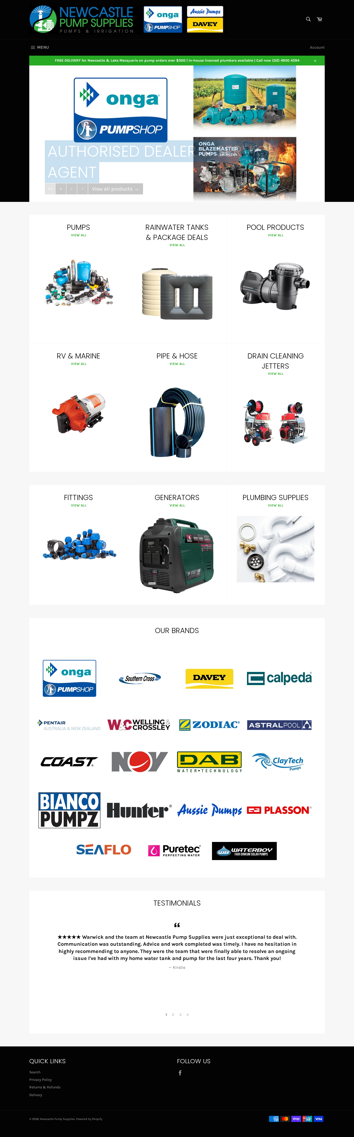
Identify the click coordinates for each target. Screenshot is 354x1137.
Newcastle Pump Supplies (57, 1119)
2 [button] (173, 1015)
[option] (177, 945)
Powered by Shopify (89, 1119)
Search (34, 1072)
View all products (115, 181)
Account (317, 47)
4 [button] (188, 1015)
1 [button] (166, 1015)
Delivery (35, 1095)
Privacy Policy (40, 1079)
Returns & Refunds (44, 1087)
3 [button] (180, 1015)
